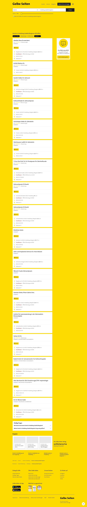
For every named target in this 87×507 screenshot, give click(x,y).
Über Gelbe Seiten (33, 470)
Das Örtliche (47, 477)
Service (48, 4)
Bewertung (23, 36)
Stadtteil (37, 36)
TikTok (61, 478)
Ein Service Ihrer (65, 502)
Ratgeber (53, 4)
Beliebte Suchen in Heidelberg (48, 454)
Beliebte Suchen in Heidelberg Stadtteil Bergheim (64, 455)
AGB (45, 497)
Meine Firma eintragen (64, 4)
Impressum (15, 497)
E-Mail (16, 47)
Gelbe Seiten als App (32, 475)
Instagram (62, 473)
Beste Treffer (16, 36)
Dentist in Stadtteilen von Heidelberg (33, 454)
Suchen (43, 4)
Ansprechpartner (16, 473)
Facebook (62, 475)
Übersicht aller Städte (17, 477)
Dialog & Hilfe (16, 470)
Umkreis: (16, 13)
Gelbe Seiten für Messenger (34, 477)
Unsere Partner (48, 470)
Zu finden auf (64, 470)
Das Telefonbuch (47, 475)
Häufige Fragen (16, 475)
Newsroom (30, 473)
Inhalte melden (51, 497)
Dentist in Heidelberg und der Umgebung (18, 454)
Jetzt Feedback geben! (63, 57)
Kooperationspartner (48, 473)
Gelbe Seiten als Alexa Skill (34, 478)
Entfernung (30, 36)
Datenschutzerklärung (24, 497)
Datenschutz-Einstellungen (37, 497)
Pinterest (62, 477)
